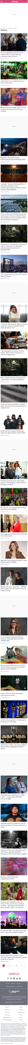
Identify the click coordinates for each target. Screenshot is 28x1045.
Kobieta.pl (21, 1009)
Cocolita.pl (7, 1012)
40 (16, 965)
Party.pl (20, 1007)
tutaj (12, 1043)
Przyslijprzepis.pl (21, 1012)
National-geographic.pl (7, 1020)
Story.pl (21, 1020)
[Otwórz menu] (1, 1)
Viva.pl (21, 1014)
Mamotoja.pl (7, 1014)
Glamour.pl (7, 1009)
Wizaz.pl (21, 1017)
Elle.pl (7, 1007)
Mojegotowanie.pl (7, 1017)
